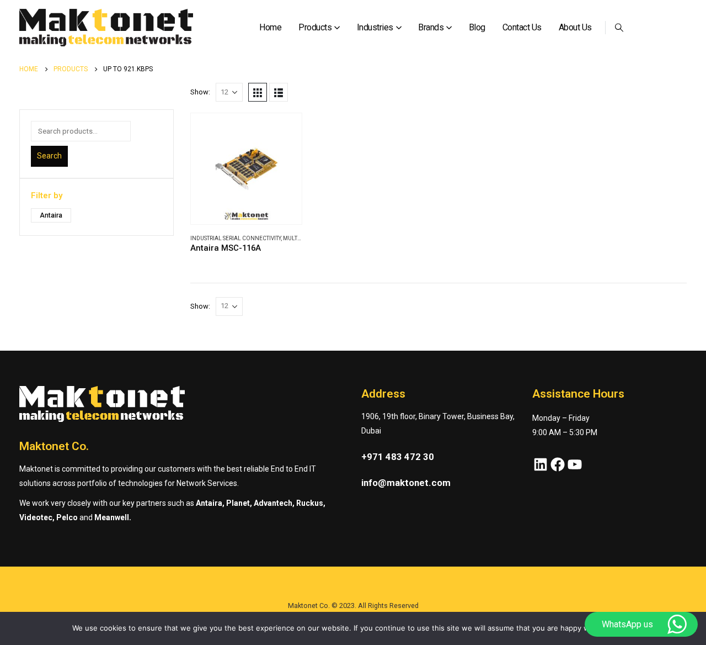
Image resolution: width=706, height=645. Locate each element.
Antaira (51, 215)
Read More (283, 131)
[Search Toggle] (619, 27)
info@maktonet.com (406, 482)
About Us (575, 27)
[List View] (278, 92)
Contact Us (522, 27)
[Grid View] (257, 92)
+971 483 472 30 (397, 456)
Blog (477, 27)
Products (314, 27)
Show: (200, 92)
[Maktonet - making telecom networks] (106, 28)
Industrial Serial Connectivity (235, 238)
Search (49, 155)
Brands (430, 27)
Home (270, 27)
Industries (375, 27)
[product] (246, 168)
